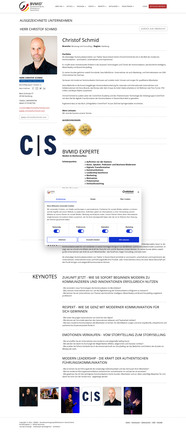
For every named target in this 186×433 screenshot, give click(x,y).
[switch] (81, 231)
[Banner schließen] (138, 192)
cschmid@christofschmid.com (34, 107)
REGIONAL (80, 6)
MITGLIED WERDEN (157, 6)
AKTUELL (70, 6)
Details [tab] (93, 199)
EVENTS (91, 6)
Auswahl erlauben (93, 240)
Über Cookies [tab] (125, 199)
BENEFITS (101, 6)
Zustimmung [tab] (60, 199)
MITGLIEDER (113, 6)
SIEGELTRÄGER (127, 6)
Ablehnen (62, 240)
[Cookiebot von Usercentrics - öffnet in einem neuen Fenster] (124, 192)
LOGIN (145, 6)
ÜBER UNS (59, 6)
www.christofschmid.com (32, 110)
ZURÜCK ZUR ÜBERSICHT (153, 28)
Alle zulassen (124, 240)
